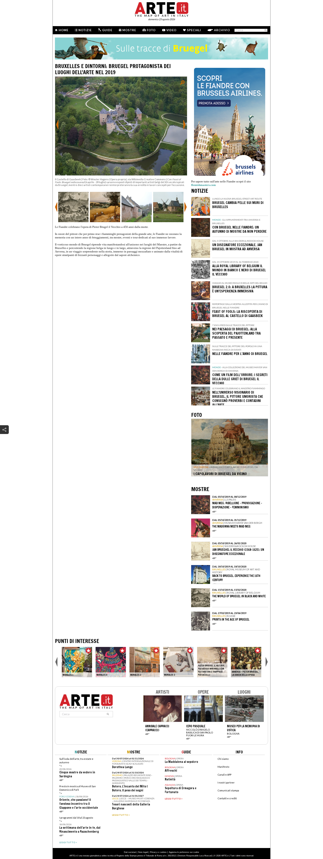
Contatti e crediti (227, 798)
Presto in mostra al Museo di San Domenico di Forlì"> (78, 797)
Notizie (85, 30)
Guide (107, 30)
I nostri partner (226, 782)
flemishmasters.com (203, 185)
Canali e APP (224, 774)
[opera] (77, 662)
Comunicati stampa (228, 790)
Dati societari (130, 852)
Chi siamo (223, 758)
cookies (163, 852)
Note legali (143, 852)
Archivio (222, 30)
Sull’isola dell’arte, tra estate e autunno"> (77, 767)
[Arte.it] (161, 9)
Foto (151, 30)
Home (63, 30)
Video (171, 30)
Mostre (129, 30)
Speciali (194, 30)
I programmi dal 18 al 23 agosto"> (79, 825)
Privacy (153, 852)
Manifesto (223, 766)
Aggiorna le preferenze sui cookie (184, 852)
